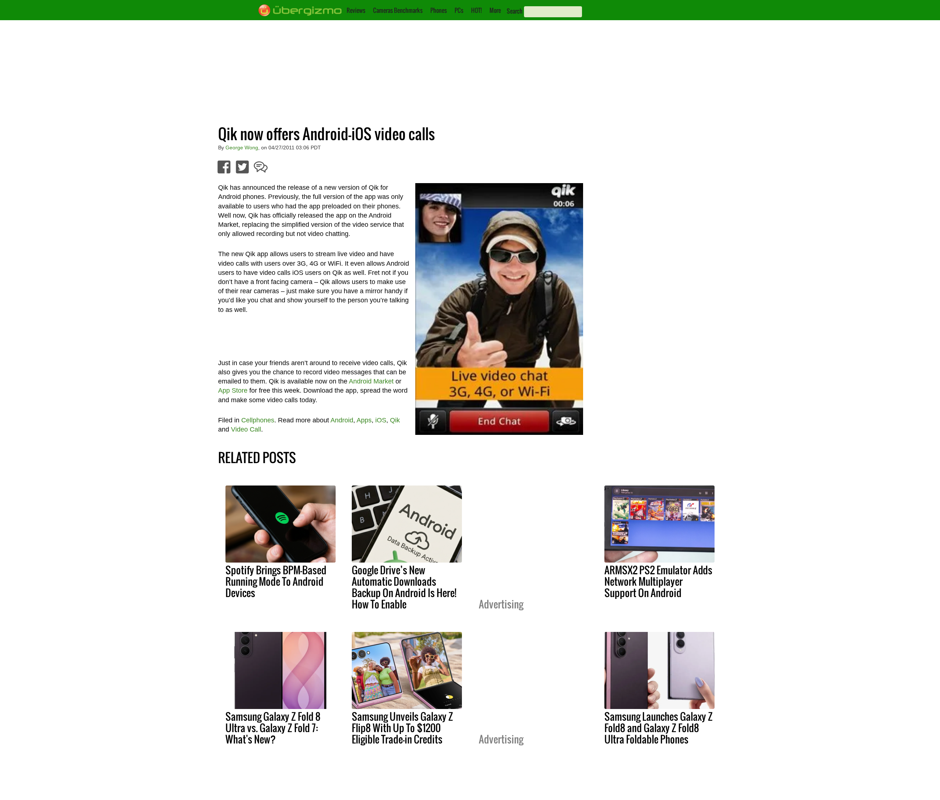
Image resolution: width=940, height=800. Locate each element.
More (495, 10)
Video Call (246, 429)
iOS (380, 420)
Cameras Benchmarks (398, 10)
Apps (364, 420)
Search (515, 11)
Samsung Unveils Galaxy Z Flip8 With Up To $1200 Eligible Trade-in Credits (402, 727)
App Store (232, 390)
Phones (438, 10)
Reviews (356, 10)
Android (341, 420)
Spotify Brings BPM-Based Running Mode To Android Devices (275, 581)
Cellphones (257, 420)
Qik (395, 420)
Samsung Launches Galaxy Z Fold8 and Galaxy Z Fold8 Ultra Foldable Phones (658, 727)
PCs (459, 10)
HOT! (476, 10)
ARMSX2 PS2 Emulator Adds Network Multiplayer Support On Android (658, 581)
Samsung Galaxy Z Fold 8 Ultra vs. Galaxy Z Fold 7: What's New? (273, 727)
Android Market (371, 381)
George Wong (241, 147)
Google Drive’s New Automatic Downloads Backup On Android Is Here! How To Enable (404, 587)
